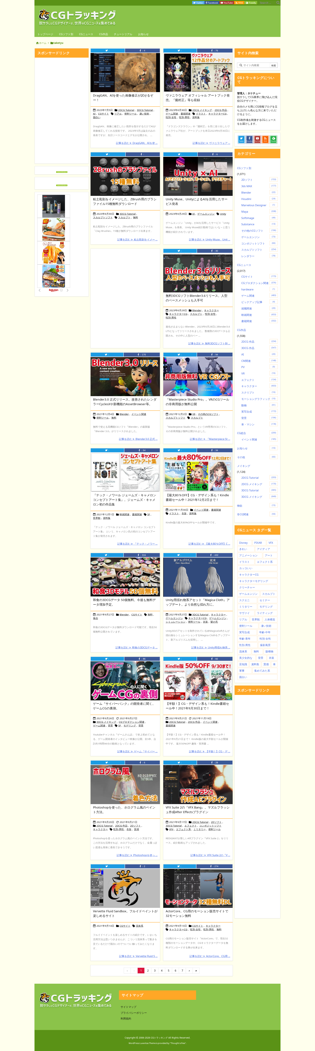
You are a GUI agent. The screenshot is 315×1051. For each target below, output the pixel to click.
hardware (258, 289)
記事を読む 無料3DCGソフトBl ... (209, 343)
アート (269, 555)
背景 (110, 725)
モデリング (130, 725)
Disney (243, 543)
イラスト (201, 113)
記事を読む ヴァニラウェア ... (211, 143)
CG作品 (241, 330)
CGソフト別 (244, 168)
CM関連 (258, 361)
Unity (223, 213)
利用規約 (126, 1018)
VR (193, 414)
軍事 (241, 670)
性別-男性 (184, 117)
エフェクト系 (183, 829)
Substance (258, 224)
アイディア (263, 549)
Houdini (258, 199)
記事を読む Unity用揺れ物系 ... (210, 647)
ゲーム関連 (172, 113)
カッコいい (245, 568)
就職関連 (258, 308)
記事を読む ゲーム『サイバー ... (137, 751)
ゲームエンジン (206, 213)
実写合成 (258, 411)
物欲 (256, 505)
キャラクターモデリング (253, 581)
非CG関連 (256, 514)
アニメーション (248, 555)
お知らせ (256, 448)
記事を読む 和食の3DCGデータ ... (137, 647)
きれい (243, 549)
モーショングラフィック (258, 399)
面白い (96, 117)
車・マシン (258, 424)
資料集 (196, 117)
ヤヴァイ (244, 613)
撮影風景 (265, 645)
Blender (196, 310)
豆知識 (243, 664)
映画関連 (124, 514)
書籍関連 (185, 113)
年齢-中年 (265, 632)
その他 (256, 457)
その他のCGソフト (208, 414)
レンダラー (258, 256)
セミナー (265, 600)
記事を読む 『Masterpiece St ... (210, 439)
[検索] (278, 3)
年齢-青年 (245, 638)
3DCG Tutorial (145, 110)
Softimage (258, 218)
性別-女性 (171, 117)
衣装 (184, 513)
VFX (171, 829)
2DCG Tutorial (126, 110)
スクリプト (258, 392)
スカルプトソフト (103, 217)
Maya (258, 211)
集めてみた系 (262, 670)
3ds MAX (258, 186)
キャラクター (211, 310)
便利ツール (130, 113)
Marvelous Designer (258, 205)
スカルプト (124, 217)
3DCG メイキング (106, 721)
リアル (118, 113)
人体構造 (270, 619)
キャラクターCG (217, 113)
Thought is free (178, 1043)
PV (258, 367)
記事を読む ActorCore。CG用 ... (209, 956)
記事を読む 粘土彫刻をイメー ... (137, 239)
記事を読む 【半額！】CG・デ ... (209, 751)
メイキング (243, 466)
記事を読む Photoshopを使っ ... (137, 855)
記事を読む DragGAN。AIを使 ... (137, 143)
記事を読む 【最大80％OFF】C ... (209, 544)
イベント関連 (138, 414)
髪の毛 (214, 621)
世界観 (96, 518)
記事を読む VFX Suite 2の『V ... (210, 855)
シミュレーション (175, 621)
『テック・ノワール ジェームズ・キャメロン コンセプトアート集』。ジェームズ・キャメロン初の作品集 (124, 499)
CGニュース (244, 265)
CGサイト (103, 113)
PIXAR (258, 543)
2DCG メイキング (202, 110)
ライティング (265, 613)
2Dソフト (135, 825)
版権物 (269, 651)
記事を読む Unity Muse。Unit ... (209, 239)
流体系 (139, 925)
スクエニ (244, 600)
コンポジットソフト (210, 825)
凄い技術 (144, 113)
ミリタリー (199, 829)
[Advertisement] (125, 285)
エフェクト (190, 825)
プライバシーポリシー (134, 1013)
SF (148, 514)
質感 (136, 829)
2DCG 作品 (221, 110)
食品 (95, 618)
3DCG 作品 (258, 348)
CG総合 (256, 433)
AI (94, 113)
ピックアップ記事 (258, 302)
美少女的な (245, 658)
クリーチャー (247, 587)
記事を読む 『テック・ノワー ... (137, 544)
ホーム (42, 42)
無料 (135, 217)
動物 (258, 405)
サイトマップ (128, 1007)
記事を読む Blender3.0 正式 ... (138, 439)
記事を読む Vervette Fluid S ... (138, 956)
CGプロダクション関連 (131, 721)
